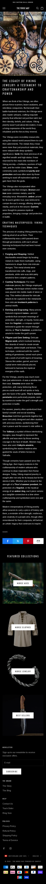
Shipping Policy (10, 835)
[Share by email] (38, 541)
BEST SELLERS (23, 715)
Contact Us (8, 804)
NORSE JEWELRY (23, 671)
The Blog (7, 790)
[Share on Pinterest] (28, 541)
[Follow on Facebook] (4, 848)
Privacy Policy (9, 826)
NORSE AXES (23, 583)
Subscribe (12, 771)
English (36, 856)
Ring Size (7, 813)
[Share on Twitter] (18, 541)
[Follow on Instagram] (10, 848)
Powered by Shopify (33, 861)
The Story (7, 786)
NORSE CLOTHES (23, 627)
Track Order (8, 808)
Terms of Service (10, 840)
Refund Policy (9, 831)
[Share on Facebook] (8, 541)
